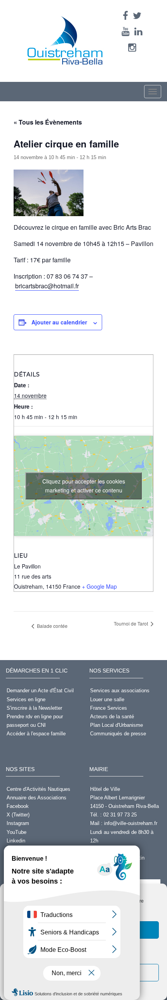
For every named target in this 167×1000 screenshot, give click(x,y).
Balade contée (52, 625)
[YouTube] (126, 31)
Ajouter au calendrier (59, 322)
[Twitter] (137, 15)
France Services (108, 708)
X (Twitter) (18, 815)
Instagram (18, 823)
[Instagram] (132, 47)
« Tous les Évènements (48, 122)
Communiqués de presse (118, 734)
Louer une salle (107, 699)
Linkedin (16, 841)
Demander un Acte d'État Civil (40, 690)
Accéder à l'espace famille (36, 734)
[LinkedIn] (138, 31)
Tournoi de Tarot (131, 623)
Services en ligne (26, 699)
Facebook (18, 806)
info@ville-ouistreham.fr (130, 823)
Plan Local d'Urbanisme (116, 725)
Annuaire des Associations (36, 798)
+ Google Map (99, 586)
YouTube (16, 832)
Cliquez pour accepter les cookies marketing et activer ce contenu (83, 485)
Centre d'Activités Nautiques (38, 789)
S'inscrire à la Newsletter (34, 708)
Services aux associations (120, 690)
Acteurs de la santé (112, 716)
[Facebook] (125, 15)
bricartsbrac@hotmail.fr (47, 285)
